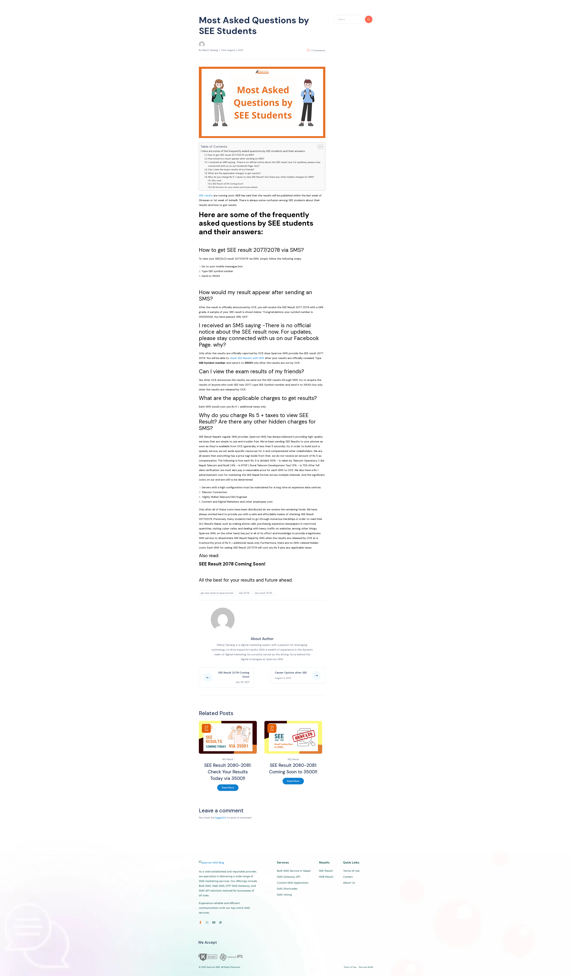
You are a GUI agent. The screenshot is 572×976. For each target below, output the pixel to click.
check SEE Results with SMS (247, 358)
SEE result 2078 (263, 593)
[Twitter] (220, 922)
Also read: (217, 180)
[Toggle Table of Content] (318, 146)
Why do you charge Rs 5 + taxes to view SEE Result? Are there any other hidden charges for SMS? (261, 177)
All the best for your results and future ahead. (235, 187)
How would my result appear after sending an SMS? (236, 158)
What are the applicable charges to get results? (234, 173)
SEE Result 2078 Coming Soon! (228, 183)
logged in (220, 817)
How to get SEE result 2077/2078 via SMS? (230, 154)
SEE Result (227, 759)
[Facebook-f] (200, 922)
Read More (228, 787)
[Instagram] (207, 922)
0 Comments (318, 50)
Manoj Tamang (210, 50)
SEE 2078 (244, 593)
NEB (238, 195)
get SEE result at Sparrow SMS (217, 593)
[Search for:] (353, 19)
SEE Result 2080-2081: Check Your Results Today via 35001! (227, 771)
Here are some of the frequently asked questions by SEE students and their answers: (253, 151)
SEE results (206, 195)
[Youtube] (213, 922)
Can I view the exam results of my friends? (231, 169)
